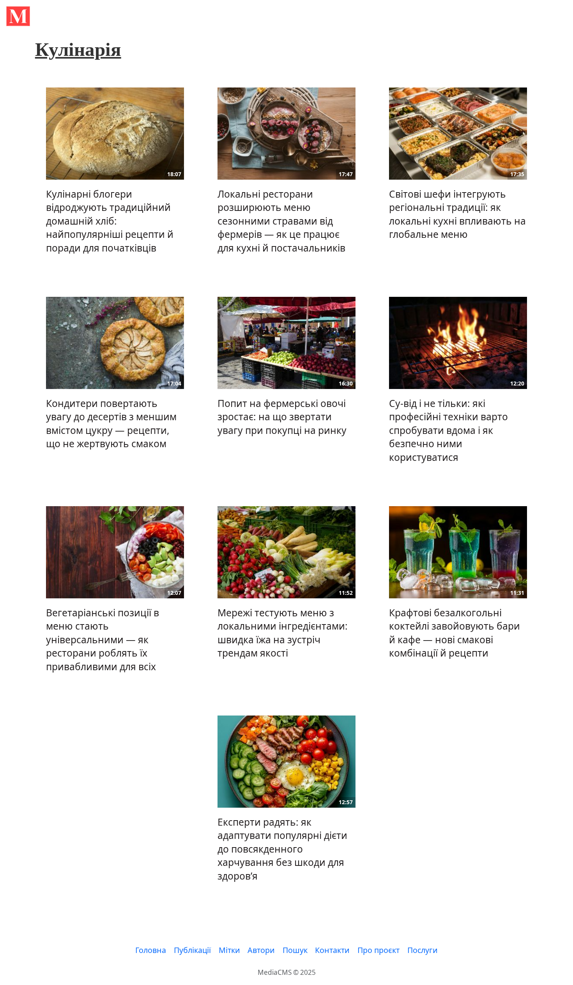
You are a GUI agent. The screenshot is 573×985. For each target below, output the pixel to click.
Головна (150, 950)
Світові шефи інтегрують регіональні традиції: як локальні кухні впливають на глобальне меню (457, 214)
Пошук (295, 950)
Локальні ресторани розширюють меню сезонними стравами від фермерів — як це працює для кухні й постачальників (281, 220)
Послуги (422, 950)
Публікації (192, 950)
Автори (261, 950)
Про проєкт (378, 950)
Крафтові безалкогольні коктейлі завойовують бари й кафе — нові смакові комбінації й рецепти (454, 632)
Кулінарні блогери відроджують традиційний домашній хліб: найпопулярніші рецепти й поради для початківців (109, 220)
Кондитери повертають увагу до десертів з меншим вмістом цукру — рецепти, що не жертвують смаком (111, 423)
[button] (18, 16)
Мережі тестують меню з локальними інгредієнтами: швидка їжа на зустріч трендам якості (283, 632)
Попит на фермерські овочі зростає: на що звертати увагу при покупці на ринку (282, 417)
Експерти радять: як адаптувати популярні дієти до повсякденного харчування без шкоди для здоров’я (282, 848)
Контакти (332, 950)
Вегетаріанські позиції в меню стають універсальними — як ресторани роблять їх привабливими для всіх (102, 639)
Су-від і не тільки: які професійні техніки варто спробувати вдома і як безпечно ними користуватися (448, 430)
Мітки (229, 950)
